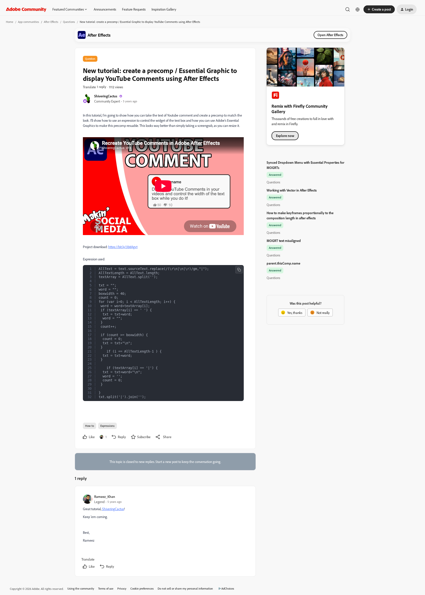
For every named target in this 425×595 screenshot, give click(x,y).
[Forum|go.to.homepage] (26, 9)
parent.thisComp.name (283, 263)
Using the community (80, 588)
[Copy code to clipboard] (239, 269)
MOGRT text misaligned (284, 240)
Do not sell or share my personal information (185, 588)
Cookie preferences (142, 588)
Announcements (105, 9)
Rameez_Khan (104, 496)
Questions (69, 22)
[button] (379, 9)
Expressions (107, 426)
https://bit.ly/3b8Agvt (122, 247)
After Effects (51, 22)
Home (9, 22)
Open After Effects (330, 35)
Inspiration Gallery (164, 9)
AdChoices (227, 588)
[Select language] (358, 9)
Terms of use (105, 588)
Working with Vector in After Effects (292, 190)
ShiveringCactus (105, 96)
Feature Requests (134, 9)
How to (89, 426)
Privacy (121, 588)
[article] (165, 532)
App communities (28, 22)
